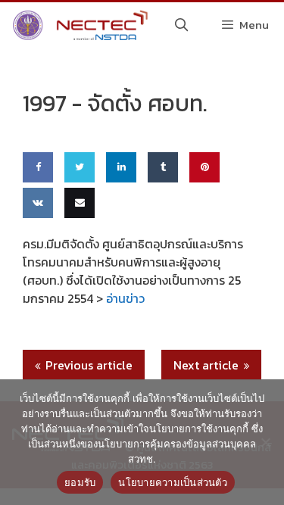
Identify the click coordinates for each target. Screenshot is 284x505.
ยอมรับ (79, 482)
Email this (76, 247)
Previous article (89, 365)
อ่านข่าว (125, 298)
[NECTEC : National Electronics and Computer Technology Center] (78, 25)
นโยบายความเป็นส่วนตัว (172, 482)
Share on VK (36, 247)
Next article (206, 365)
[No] (265, 442)
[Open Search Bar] (181, 25)
